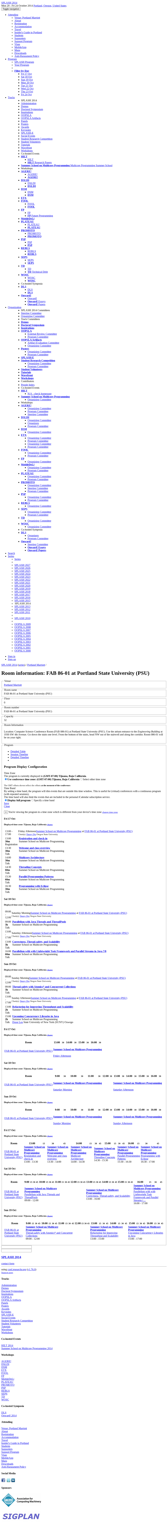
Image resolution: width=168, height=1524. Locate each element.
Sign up (12, 659)
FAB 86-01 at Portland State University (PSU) (108, 831)
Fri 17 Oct (26, 73)
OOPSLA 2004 (22, 639)
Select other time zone (94, 779)
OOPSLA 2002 (22, 644)
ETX (4, 1370)
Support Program (23, 41)
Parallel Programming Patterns (36, 876)
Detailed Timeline (19, 757)
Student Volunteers (31, 141)
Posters (24, 124)
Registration (20, 23)
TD (29, 268)
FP (29, 212)
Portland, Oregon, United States (49, 5)
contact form (7, 1263)
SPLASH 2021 (22, 582)
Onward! (32, 298)
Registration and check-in (33, 838)
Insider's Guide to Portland (28, 32)
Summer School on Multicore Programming (58, 831)
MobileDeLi (7, 1379)
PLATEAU (34, 224)
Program (12, 59)
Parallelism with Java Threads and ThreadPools (39, 921)
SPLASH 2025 (22, 571)
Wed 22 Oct (27, 88)
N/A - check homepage (40, 393)
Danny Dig (31, 834)
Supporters (20, 38)
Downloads (20, 53)
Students (18, 35)
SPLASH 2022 (22, 579)
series (21, 664)
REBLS (32, 251)
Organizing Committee (33, 316)
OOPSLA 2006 (22, 633)
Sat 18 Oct (26, 76)
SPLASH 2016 (22, 597)
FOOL (31, 203)
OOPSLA (26, 115)
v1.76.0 (31, 1269)
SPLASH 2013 (22, 606)
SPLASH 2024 (22, 574)
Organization (14, 307)
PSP (30, 242)
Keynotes (26, 130)
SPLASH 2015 (22, 600)
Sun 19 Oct (27, 79)
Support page (7, 1272)
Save (6, 803)
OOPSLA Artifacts (31, 118)
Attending (13, 14)
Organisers (33, 535)
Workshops (27, 150)
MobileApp (20, 47)
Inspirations (27, 112)
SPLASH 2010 (22, 618)
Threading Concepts (30, 867)
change (50, 825)
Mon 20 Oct (27, 82)
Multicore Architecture (31, 857)
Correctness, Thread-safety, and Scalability (36, 941)
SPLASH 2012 (22, 609)
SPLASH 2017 (22, 594)
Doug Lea (17, 1022)
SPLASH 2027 (22, 565)
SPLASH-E (27, 133)
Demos (24, 106)
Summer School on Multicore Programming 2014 (26, 1348)
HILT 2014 (7, 1345)
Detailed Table (18, 751)
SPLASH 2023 (22, 576)
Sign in (11, 656)
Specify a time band (44, 800)
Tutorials (25, 144)
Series (17, 559)
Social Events (28, 135)
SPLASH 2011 (22, 612)
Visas (17, 44)
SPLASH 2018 (22, 591)
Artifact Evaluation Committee (43, 342)
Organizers (33, 423)
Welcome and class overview (34, 848)
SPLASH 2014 (9, 664)
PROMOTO (34, 233)
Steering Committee (31, 313)
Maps (17, 50)
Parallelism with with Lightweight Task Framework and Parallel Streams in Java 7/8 (59, 951)
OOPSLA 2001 (22, 647)
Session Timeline (19, 754)
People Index (28, 384)
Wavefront (26, 147)
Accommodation (23, 26)
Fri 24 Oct (26, 94)
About (17, 20)
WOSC (31, 277)
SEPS (31, 260)
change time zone (110, 812)
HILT (30, 159)
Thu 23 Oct (27, 91)
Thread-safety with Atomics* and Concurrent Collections (44, 986)
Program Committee (38, 336)
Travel (17, 29)
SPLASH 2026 (22, 568)
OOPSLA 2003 (22, 642)
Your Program (21, 65)
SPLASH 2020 (22, 585)
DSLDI (31, 183)
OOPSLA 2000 (22, 650)
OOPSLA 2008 (22, 627)
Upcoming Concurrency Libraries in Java (35, 1016)
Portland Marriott (36, 664)
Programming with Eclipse (34, 886)
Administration (28, 103)
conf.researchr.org (17, 1269)
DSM (30, 192)
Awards (25, 127)
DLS (30, 289)
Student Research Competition (36, 138)
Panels (24, 121)
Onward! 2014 (9, 1415)
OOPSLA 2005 (22, 636)
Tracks (11, 97)
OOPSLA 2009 (22, 624)
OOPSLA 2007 (22, 630)
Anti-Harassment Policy (26, 56)
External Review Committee (42, 333)
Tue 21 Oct (27, 85)
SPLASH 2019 (22, 588)
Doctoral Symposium (32, 109)
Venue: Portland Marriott (27, 17)
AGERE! (32, 174)
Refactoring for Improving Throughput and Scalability (42, 1006)
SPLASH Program (24, 62)
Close (7, 806)
